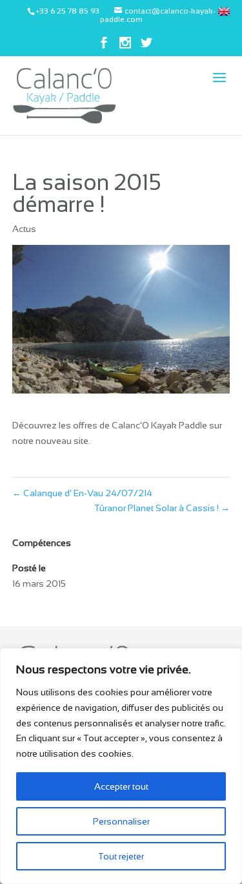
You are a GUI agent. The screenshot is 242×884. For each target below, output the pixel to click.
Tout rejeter (121, 856)
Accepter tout (121, 786)
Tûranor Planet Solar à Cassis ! (162, 508)
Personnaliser (121, 821)
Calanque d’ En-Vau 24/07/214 (82, 493)
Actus (24, 229)
